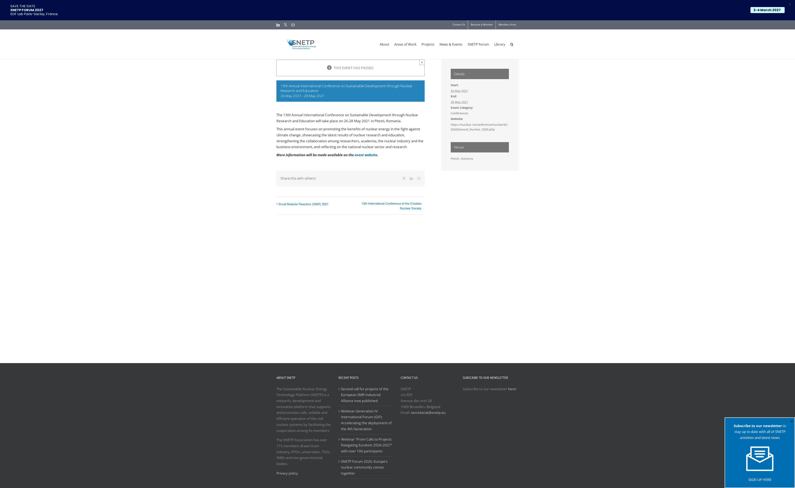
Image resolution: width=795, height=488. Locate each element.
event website (366, 154)
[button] (511, 44)
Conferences (459, 113)
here (512, 389)
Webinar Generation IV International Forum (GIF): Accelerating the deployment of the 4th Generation (366, 420)
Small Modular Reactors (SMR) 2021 (303, 204)
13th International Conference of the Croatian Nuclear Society (391, 205)
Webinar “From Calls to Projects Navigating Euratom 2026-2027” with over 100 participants (366, 445)
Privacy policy (287, 473)
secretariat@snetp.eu (428, 412)
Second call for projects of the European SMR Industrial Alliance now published (365, 395)
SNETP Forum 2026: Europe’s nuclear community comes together (364, 467)
